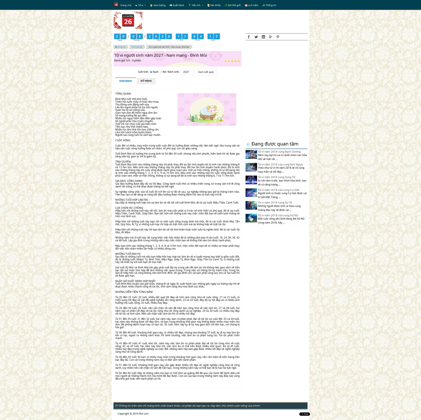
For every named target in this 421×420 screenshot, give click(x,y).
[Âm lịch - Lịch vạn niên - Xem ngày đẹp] (128, 20)
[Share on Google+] (270, 37)
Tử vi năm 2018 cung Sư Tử (275, 202)
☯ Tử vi (139, 5)
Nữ (165, 72)
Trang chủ (125, 5)
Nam (156, 72)
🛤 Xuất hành (177, 5)
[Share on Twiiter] (256, 37)
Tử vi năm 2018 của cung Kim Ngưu (280, 164)
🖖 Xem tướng (158, 5)
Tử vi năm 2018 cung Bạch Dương (279, 151)
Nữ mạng (146, 80)
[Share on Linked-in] (263, 37)
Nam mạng (125, 80)
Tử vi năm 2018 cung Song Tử (276, 177)
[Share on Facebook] (249, 37)
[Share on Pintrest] (277, 37)
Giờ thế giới (234, 5)
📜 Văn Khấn (214, 5)
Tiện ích (196, 5)
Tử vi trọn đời (137, 47)
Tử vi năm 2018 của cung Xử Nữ (278, 215)
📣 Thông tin (269, 5)
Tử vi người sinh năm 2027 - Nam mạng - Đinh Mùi (169, 47)
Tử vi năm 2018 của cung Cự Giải (278, 190)
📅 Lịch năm (251, 5)
